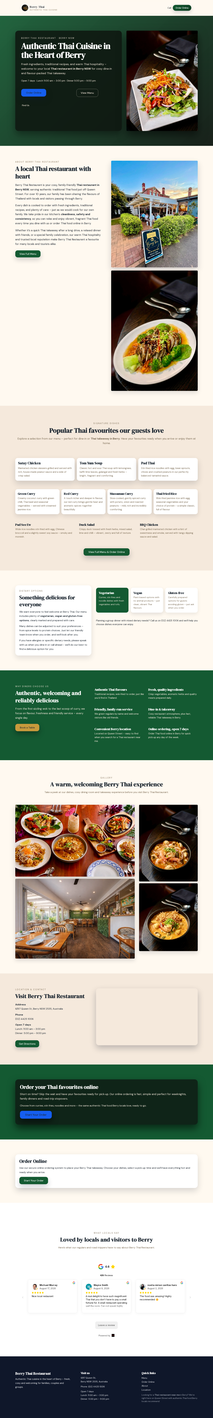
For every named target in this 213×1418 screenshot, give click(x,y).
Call (169, 7)
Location (146, 1389)
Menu (144, 1378)
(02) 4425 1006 (170, 620)
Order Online (182, 7)
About (145, 1385)
